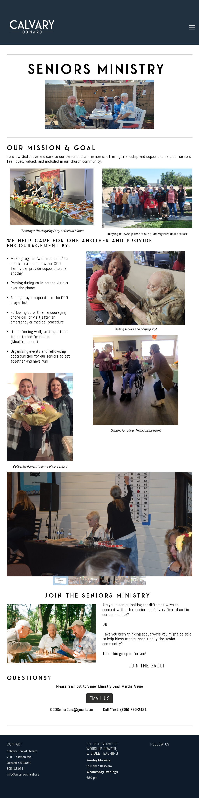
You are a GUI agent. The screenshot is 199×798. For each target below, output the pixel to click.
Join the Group (147, 665)
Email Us (99, 698)
